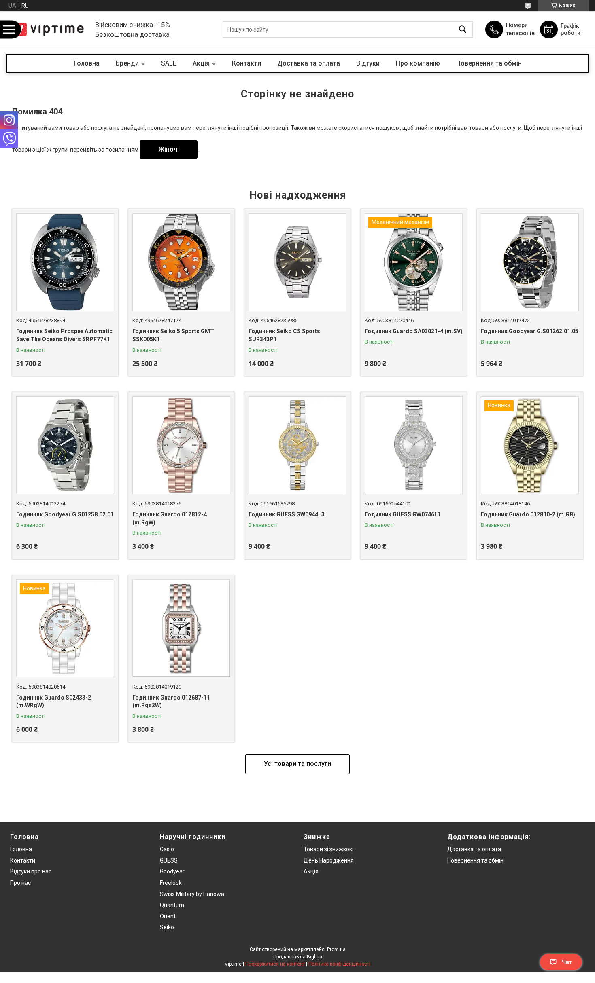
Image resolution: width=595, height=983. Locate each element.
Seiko (167, 927)
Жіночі (168, 149)
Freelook (171, 882)
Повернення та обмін (489, 63)
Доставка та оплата (308, 63)
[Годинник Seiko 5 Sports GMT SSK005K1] (181, 262)
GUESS (169, 860)
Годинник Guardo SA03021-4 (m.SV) (414, 331)
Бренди (127, 63)
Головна (87, 63)
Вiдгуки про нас (30, 871)
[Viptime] (48, 29)
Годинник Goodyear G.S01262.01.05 (529, 331)
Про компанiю (418, 63)
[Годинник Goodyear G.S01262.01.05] (530, 262)
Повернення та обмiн (475, 860)
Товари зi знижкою (329, 849)
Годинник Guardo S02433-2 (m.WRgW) (53, 701)
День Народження (329, 860)
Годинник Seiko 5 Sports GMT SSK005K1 (173, 335)
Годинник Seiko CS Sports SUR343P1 (284, 335)
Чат (567, 962)
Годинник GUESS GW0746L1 (403, 514)
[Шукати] (462, 29)
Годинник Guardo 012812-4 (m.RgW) (169, 518)
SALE (168, 63)
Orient (168, 916)
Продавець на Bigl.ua (297, 957)
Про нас (20, 882)
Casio (167, 849)
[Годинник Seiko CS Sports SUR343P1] (297, 262)
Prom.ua (336, 949)
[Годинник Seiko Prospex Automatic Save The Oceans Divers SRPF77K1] (65, 262)
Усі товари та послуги (297, 763)
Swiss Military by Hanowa (192, 894)
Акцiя (201, 63)
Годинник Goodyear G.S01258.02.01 (65, 514)
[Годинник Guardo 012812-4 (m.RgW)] (181, 445)
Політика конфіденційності (339, 964)
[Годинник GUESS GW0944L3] (297, 445)
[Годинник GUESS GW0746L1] (414, 445)
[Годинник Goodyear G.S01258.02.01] (65, 445)
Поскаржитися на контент (275, 964)
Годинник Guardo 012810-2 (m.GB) (528, 514)
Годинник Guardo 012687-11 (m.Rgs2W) (171, 701)
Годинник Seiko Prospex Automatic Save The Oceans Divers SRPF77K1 (64, 335)
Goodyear (172, 871)
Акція (311, 871)
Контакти (246, 63)
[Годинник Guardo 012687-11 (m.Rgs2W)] (181, 628)
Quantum (172, 905)
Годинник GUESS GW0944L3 (287, 514)
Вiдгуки (368, 63)
